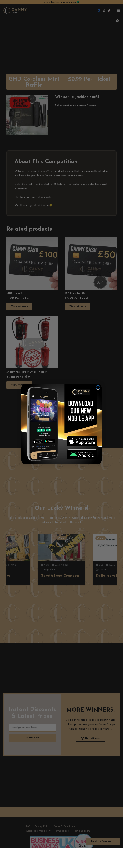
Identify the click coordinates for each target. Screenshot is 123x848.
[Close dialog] (98, 387)
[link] (82, 441)
